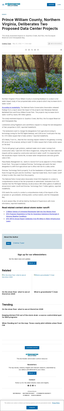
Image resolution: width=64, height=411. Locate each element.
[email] (38, 50)
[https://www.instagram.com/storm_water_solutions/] (30, 385)
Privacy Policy (56, 403)
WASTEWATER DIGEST (28, 393)
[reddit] (35, 50)
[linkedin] (29, 50)
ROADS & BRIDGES (36, 395)
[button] (3, 4)
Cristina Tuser (6, 43)
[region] (32, 405)
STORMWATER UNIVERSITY (43, 393)
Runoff (4, 14)
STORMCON (26, 395)
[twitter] (32, 50)
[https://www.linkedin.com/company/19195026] (33, 385)
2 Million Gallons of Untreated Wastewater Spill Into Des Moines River (31, 211)
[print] (61, 50)
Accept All (32, 407)
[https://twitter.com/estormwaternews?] (35, 385)
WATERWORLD (17, 393)
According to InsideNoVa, (11, 107)
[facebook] (26, 50)
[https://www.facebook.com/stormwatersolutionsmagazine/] (28, 385)
